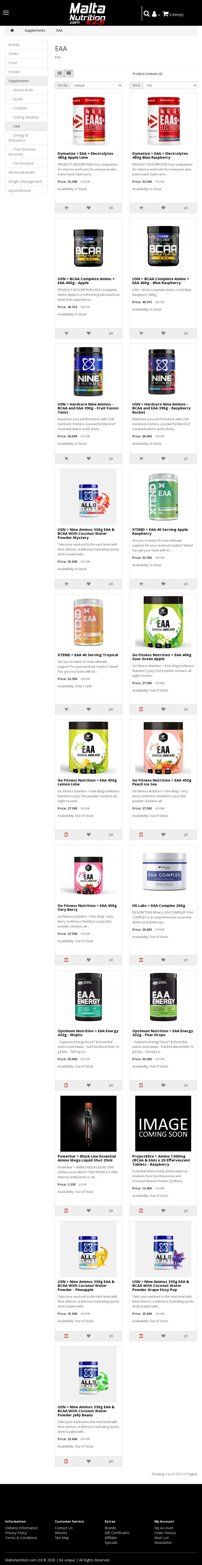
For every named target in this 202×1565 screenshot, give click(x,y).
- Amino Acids (20, 90)
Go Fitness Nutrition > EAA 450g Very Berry (87, 907)
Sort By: (63, 85)
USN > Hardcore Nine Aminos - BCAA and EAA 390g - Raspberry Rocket (161, 408)
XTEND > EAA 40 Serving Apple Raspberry (160, 531)
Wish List (161, 1537)
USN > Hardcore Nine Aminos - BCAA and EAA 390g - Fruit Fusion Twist (88, 408)
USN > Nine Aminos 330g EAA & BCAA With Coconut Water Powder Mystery (86, 533)
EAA (59, 30)
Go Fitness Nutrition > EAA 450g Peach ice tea (161, 782)
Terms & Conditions (21, 1537)
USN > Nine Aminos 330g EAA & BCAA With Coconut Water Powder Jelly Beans (86, 1410)
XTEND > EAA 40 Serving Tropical (88, 654)
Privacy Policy (16, 1532)
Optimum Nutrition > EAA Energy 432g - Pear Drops (162, 1032)
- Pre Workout (21, 163)
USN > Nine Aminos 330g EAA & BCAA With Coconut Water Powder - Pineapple (86, 1285)
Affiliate (111, 1537)
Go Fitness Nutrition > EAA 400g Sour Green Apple (161, 656)
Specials (111, 1542)
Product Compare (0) (147, 74)
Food (12, 62)
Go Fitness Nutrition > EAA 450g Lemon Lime (87, 782)
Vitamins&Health (21, 172)
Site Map (62, 1537)
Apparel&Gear (19, 190)
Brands (14, 44)
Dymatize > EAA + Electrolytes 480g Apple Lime (85, 155)
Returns (61, 1532)
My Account (163, 1528)
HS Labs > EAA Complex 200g (158, 905)
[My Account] (156, 15)
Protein (14, 71)
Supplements (35, 30)
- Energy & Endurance (18, 138)
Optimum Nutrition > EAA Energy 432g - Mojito (88, 1032)
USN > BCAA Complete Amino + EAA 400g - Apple (86, 280)
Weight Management (25, 181)
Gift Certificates (117, 1532)
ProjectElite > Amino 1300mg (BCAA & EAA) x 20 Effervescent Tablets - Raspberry (161, 1160)
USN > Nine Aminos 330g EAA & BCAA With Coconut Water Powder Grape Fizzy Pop (160, 1285)
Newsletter (163, 1542)
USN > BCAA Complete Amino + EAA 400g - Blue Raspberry (160, 280)
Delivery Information (21, 1528)
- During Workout (23, 117)
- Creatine (17, 108)
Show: (136, 85)
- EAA (14, 126)
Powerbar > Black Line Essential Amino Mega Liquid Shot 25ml (87, 1158)
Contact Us (64, 1528)
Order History (165, 1532)
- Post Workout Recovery (22, 151)
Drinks (13, 53)
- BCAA (15, 99)
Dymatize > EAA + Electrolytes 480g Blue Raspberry (160, 155)
